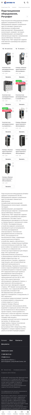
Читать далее (15, 410)
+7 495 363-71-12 (6, 354)
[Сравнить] (13, 56)
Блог (11, 340)
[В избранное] (13, 54)
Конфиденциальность (20, 369)
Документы (5, 344)
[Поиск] (27, 2)
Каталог (4, 340)
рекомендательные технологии (10, 392)
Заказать (8, 77)
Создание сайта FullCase (8, 372)
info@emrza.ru (5, 357)
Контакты (18, 340)
